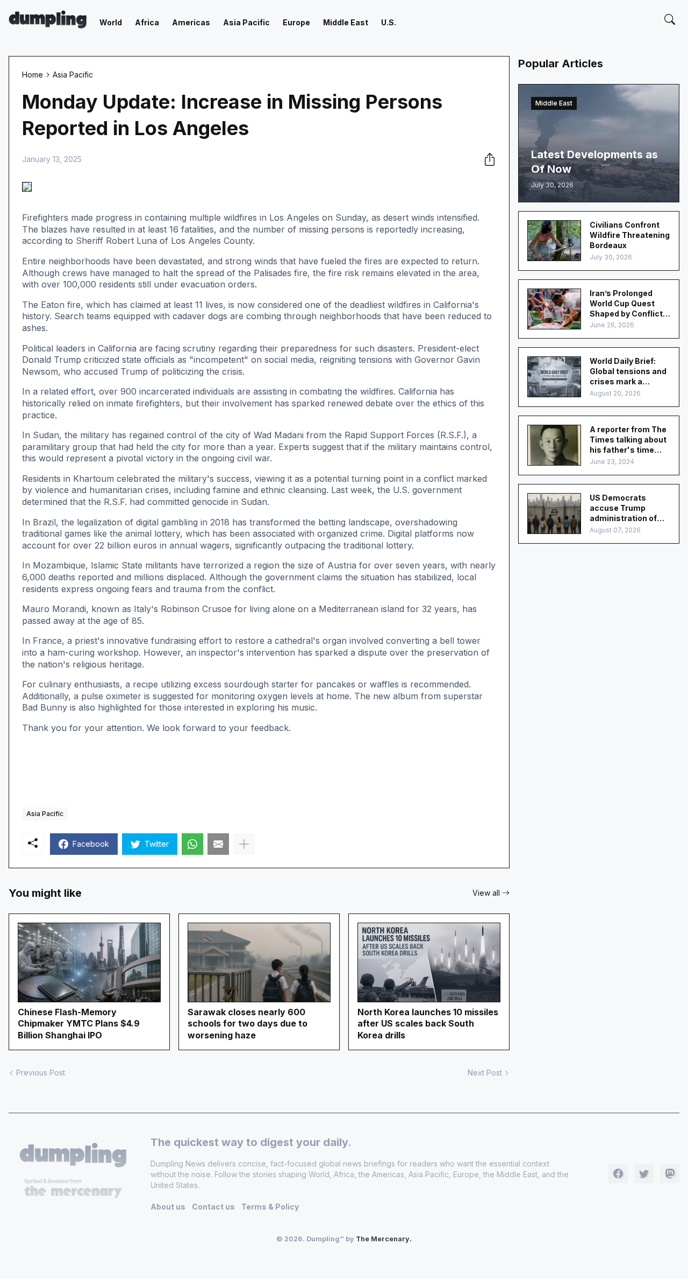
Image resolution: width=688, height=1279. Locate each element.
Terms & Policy (270, 1206)
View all (486, 892)
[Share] (486, 159)
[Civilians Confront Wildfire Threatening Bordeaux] (554, 240)
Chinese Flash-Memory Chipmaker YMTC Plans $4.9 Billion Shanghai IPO (79, 1024)
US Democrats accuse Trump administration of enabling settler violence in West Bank (623, 508)
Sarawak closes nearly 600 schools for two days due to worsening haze (247, 1024)
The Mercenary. (384, 1239)
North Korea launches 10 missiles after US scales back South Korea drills (427, 1024)
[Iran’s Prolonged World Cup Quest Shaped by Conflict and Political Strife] (554, 309)
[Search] (669, 19)
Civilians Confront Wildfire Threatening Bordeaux (630, 235)
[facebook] (618, 1173)
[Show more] (244, 844)
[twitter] (644, 1173)
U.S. (388, 22)
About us (167, 1206)
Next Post (485, 1072)
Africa (147, 22)
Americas (191, 22)
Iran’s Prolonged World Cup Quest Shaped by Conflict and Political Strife (626, 304)
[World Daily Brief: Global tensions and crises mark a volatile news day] (554, 376)
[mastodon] (669, 1173)
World (110, 22)
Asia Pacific (246, 22)
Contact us (213, 1206)
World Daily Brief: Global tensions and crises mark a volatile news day (628, 371)
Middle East (345, 22)
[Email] (218, 844)
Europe (296, 22)
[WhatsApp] (192, 844)
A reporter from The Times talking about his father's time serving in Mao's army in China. (628, 440)
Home (32, 74)
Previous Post (40, 1072)
